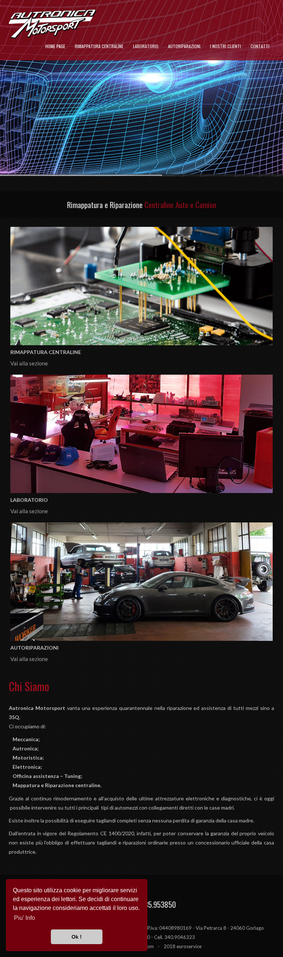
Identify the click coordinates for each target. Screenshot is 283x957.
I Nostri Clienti (225, 46)
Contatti (260, 46)
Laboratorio (145, 46)
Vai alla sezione (29, 363)
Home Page (55, 46)
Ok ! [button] (76, 937)
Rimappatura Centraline (99, 46)
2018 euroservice (183, 946)
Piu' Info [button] (24, 918)
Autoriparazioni (184, 46)
